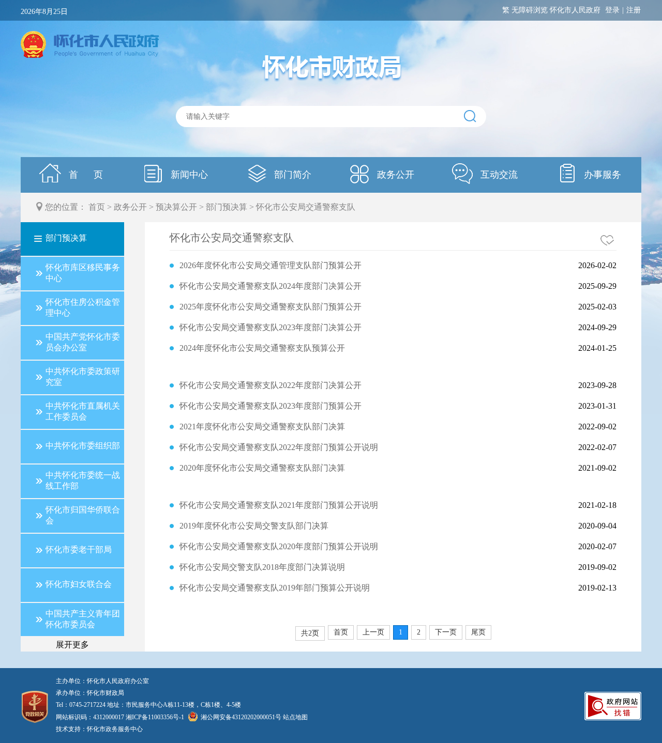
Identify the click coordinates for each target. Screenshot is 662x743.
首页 (96, 207)
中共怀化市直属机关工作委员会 (83, 411)
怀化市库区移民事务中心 (83, 273)
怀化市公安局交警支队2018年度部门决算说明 (262, 567)
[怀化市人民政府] (90, 45)
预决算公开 (176, 207)
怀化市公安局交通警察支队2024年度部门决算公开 (270, 286)
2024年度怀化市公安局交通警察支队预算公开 (262, 348)
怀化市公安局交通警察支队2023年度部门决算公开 (270, 327)
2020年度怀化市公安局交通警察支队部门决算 (262, 467)
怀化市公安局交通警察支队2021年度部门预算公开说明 (278, 505)
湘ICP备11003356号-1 (155, 717)
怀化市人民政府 (575, 10)
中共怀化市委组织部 (83, 445)
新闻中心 (188, 174)
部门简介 (291, 174)
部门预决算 (226, 207)
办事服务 (601, 174)
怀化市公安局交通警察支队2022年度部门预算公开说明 (278, 447)
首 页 (84, 174)
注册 (633, 10)
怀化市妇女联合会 (79, 584)
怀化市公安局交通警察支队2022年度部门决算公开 (270, 385)
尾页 (478, 632)
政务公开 (394, 174)
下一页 (446, 632)
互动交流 (498, 174)
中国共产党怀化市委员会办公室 (83, 342)
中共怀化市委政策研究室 (83, 376)
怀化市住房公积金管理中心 (83, 307)
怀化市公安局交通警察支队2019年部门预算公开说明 (274, 587)
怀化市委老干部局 (79, 549)
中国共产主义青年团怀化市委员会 (83, 619)
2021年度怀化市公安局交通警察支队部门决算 (262, 426)
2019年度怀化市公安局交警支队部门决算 (253, 525)
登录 (612, 10)
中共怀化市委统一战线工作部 (83, 480)
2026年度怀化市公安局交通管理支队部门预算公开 (270, 265)
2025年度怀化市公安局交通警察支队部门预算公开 (270, 306)
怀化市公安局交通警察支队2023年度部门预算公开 (270, 405)
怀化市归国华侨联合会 (83, 515)
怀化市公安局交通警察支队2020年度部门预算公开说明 (278, 546)
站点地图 (295, 717)
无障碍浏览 (529, 10)
